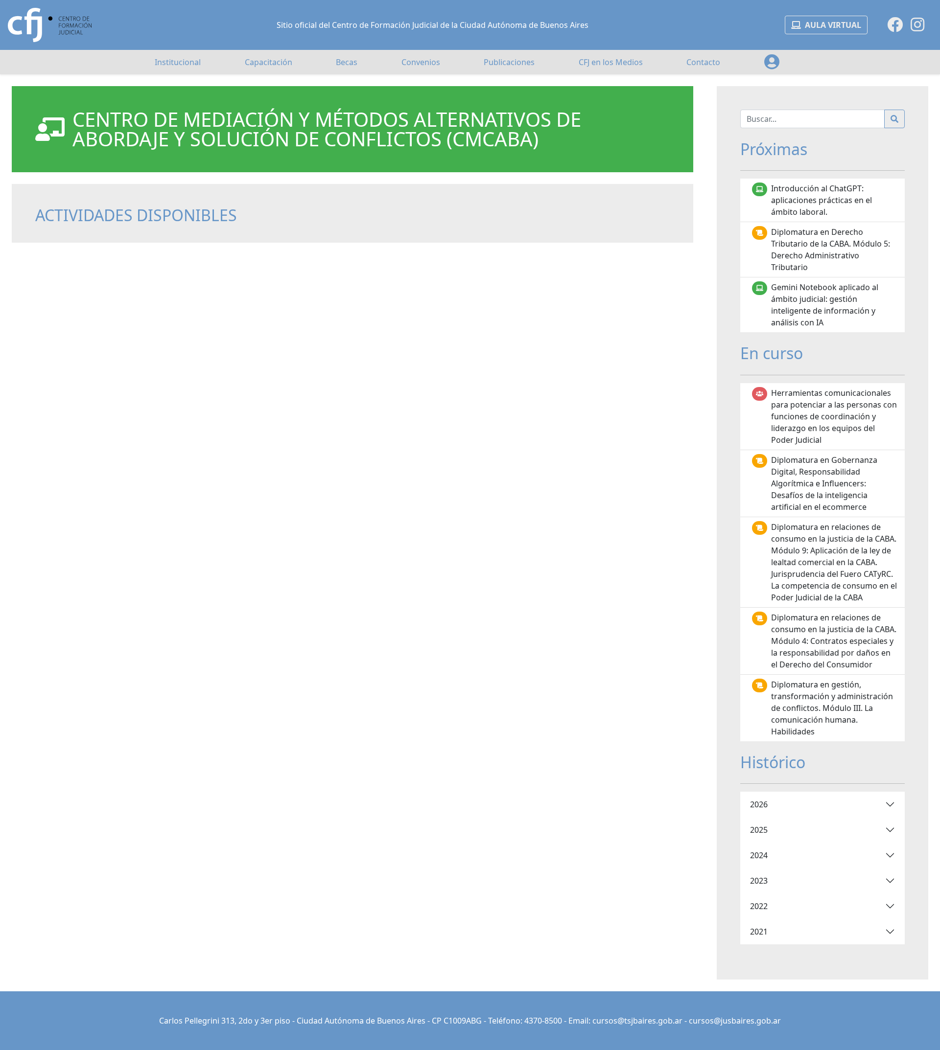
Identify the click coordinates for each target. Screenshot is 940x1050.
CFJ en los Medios (611, 62)
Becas (346, 62)
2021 (759, 931)
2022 (759, 906)
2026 (759, 804)
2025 (759, 829)
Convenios (420, 62)
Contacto (703, 62)
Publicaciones (509, 62)
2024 (759, 855)
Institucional (178, 62)
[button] (771, 62)
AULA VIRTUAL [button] (833, 25)
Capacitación (268, 62)
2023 (759, 880)
